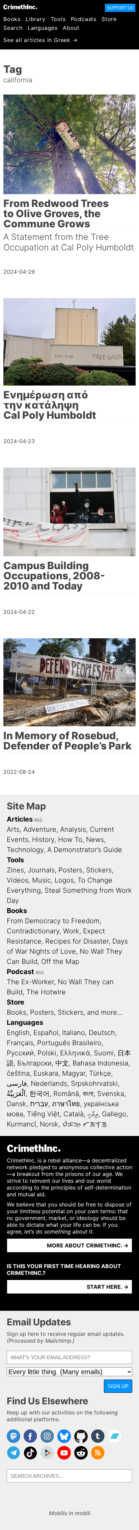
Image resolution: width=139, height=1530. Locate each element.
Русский (20, 1053)
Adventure (39, 829)
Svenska (110, 1094)
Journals (41, 870)
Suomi (104, 1053)
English (18, 1033)
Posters (70, 870)
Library (36, 19)
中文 (62, 1063)
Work (71, 931)
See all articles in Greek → (40, 40)
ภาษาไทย (66, 1104)
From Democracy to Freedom (53, 921)
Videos (17, 880)
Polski (46, 1053)
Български (34, 1063)
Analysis (73, 829)
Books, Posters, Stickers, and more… (65, 1012)
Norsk (49, 1124)
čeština (18, 1073)
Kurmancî (21, 1124)
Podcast (20, 972)
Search (13, 27)
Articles (20, 819)
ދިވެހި (92, 1114)
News (95, 839)
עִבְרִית (39, 1104)
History (43, 839)
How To (70, 839)
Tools (58, 19)
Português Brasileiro (69, 1043)
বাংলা (88, 1094)
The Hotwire (46, 992)
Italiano (73, 1033)
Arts (13, 829)
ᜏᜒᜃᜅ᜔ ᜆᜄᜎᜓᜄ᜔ (84, 1124)
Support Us (120, 7)
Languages (43, 27)
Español (45, 1033)
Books (12, 19)
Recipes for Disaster (77, 941)
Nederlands (49, 1083)
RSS (38, 820)
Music (41, 880)
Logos (64, 880)
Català (73, 1114)
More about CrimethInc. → (88, 1245)
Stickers (99, 870)
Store (109, 19)
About (71, 27)
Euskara (45, 1073)
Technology (25, 850)
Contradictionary (33, 931)
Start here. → (108, 1286)
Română (66, 1094)
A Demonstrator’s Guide (84, 850)
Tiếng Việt (43, 1114)
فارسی (17, 1083)
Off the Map (60, 961)
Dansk (16, 1104)
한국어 (39, 1094)
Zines (15, 870)
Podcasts (83, 19)
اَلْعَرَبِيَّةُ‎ (16, 1094)
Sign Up (118, 1386)
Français (20, 1043)
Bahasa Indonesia (100, 1063)
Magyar (73, 1073)
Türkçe (100, 1073)
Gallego (114, 1114)
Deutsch (102, 1033)
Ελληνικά (75, 1053)
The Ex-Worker (30, 982)
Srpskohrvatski (94, 1083)
